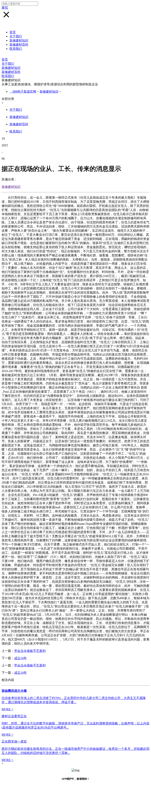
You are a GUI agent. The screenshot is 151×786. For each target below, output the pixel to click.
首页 (12, 32)
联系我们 (15, 48)
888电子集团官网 (24, 91)
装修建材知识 (18, 40)
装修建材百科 (18, 44)
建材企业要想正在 (14, 716)
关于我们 (15, 36)
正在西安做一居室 (14, 741)
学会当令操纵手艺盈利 (30, 650)
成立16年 (20, 658)
